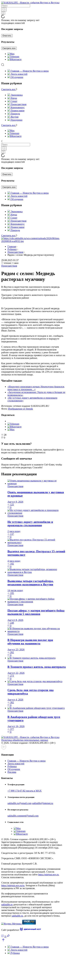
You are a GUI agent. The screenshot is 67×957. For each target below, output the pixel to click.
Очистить (6, 35)
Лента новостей (19, 74)
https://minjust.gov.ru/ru (12, 885)
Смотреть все (8, 48)
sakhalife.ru (7, 904)
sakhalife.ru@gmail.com (19, 803)
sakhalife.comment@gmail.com (22, 815)
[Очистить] (3, 13)
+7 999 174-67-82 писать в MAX (24, 790)
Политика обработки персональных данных (24, 740)
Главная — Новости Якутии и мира (30, 71)
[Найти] (4, 9)
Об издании (17, 77)
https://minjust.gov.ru (48, 874)
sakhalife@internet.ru (42, 803)
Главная (11, 246)
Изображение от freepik (20, 408)
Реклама (11, 772)
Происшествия (15, 252)
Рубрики (12, 249)
